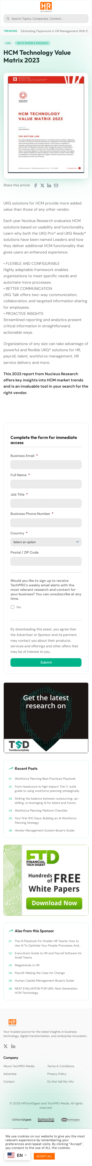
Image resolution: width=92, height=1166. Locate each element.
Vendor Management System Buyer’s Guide (44, 830)
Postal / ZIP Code (24, 552)
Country (19, 533)
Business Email (24, 456)
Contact (9, 1081)
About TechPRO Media (18, 1066)
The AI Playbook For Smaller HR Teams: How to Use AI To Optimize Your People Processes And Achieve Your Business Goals (47, 943)
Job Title (19, 494)
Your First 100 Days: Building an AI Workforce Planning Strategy (45, 820)
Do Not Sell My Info (60, 1081)
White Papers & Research (32, 43)
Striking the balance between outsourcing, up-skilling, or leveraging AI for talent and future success (47, 801)
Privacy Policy (56, 1074)
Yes (18, 607)
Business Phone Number (31, 514)
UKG (8, 43)
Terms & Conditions (60, 1066)
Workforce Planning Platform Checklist (41, 810)
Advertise (9, 1074)
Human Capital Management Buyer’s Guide (44, 980)
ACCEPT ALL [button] (44, 1156)
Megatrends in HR (27, 965)
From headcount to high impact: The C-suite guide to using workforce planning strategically (47, 789)
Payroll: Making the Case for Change (40, 973)
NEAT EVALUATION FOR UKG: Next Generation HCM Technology (46, 991)
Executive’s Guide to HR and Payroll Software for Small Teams (48, 955)
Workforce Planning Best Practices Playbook (45, 779)
